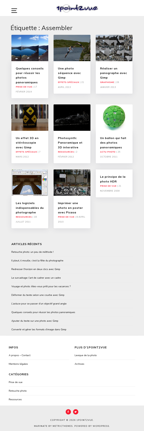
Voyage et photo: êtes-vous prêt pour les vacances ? (41, 286)
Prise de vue (24, 86)
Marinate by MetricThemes (53, 426)
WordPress (101, 426)
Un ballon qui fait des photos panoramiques (113, 142)
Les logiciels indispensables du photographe (30, 207)
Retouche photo (18, 391)
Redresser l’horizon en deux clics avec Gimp (35, 269)
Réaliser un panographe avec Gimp (113, 73)
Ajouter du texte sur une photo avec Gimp (34, 321)
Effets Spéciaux (68, 82)
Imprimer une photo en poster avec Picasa (70, 207)
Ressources (66, 151)
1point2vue (85, 420)
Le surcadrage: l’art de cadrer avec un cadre (36, 277)
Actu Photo (108, 151)
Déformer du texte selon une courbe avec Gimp (37, 295)
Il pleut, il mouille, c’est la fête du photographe (37, 260)
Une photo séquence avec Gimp (69, 73)
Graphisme (107, 82)
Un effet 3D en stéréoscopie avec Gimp (27, 142)
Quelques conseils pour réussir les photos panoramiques (43, 312)
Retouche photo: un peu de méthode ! (32, 252)
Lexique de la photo (86, 355)
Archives (79, 364)
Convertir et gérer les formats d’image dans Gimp (38, 329)
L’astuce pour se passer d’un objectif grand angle (39, 303)
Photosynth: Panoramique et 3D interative (70, 142)
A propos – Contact (19, 355)
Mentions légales (18, 364)
